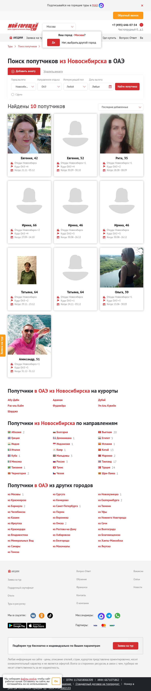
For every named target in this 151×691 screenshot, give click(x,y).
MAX (95, 5)
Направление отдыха (48, 79)
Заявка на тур (14, 579)
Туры (10, 46)
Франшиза (81, 587)
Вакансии (138, 571)
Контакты (81, 595)
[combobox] (75, 86)
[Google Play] (17, 625)
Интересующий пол (73, 79)
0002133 (65, 688)
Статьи (137, 579)
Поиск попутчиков (27, 46)
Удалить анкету (53, 71)
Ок (56, 681)
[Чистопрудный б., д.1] (142, 25)
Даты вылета (95, 79)
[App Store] (36, 625)
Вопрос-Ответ (83, 571)
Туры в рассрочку (16, 603)
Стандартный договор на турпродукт (97, 684)
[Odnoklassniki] (41, 615)
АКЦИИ (15, 571)
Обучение (81, 579)
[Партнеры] (105, 625)
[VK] (33, 615)
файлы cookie (28, 678)
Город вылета (18, 79)
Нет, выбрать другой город (79, 42)
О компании (82, 603)
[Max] (101, 5)
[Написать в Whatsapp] (117, 615)
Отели (11, 595)
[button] (101, 86)
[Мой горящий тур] (23, 27)
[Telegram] (109, 615)
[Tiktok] (50, 615)
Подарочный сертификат (21, 587)
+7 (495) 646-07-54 (124, 25)
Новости (138, 587)
